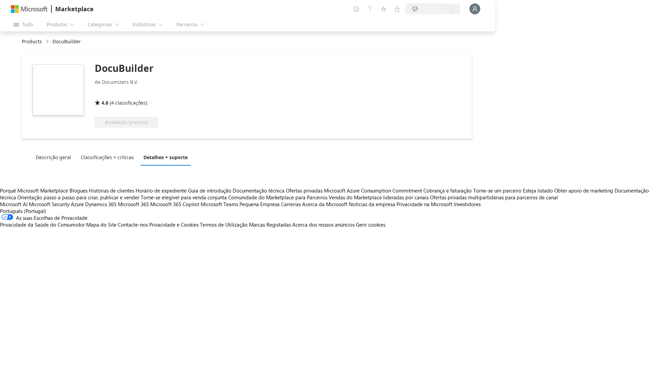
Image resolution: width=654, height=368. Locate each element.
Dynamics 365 (100, 204)
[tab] (55, 157)
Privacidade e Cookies (174, 224)
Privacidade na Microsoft (424, 204)
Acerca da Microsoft (324, 204)
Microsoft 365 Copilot (174, 204)
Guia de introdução (209, 190)
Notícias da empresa (372, 204)
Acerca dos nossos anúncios (323, 224)
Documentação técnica (258, 190)
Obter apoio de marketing (583, 190)
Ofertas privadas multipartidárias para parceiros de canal (494, 197)
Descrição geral (53, 157)
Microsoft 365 (133, 204)
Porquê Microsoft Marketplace (34, 190)
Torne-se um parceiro (497, 190)
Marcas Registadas (270, 224)
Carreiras (291, 204)
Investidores (467, 204)
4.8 (105, 102)
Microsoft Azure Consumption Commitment (373, 190)
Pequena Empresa (259, 204)
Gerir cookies (370, 224)
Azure (77, 204)
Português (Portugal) (23, 211)
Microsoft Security (49, 204)
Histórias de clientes (111, 190)
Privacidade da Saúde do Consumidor (42, 224)
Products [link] (32, 41)
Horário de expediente (161, 190)
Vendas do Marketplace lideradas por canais (379, 197)
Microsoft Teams (219, 204)
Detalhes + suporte (165, 157)
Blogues (78, 190)
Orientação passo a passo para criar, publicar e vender (78, 197)
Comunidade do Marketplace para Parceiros (277, 197)
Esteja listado (538, 190)
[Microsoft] (29, 9)
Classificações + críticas (107, 157)
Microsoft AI (14, 204)
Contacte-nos (133, 224)
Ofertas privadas (304, 190)
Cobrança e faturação (447, 190)
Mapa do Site (101, 224)
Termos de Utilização (224, 224)
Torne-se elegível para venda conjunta (184, 197)
